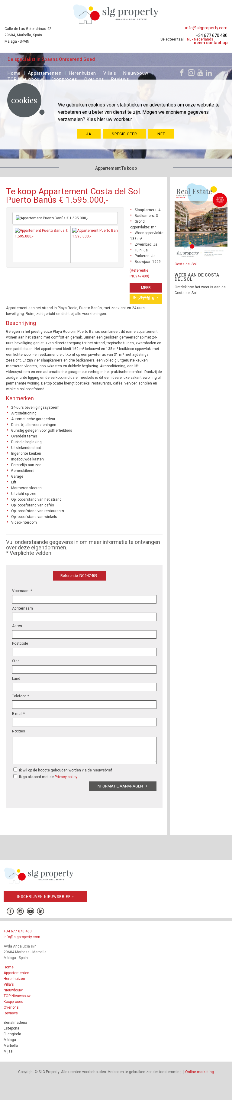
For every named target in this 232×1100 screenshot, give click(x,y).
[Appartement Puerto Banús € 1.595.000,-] (41, 244)
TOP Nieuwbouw (25, 78)
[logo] (116, 14)
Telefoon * (20, 696)
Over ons (94, 78)
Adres (17, 626)
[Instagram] (191, 72)
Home (14, 72)
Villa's (109, 72)
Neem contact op (210, 42)
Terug (148, 299)
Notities (18, 731)
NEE (161, 134)
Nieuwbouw (135, 72)
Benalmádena (15, 1022)
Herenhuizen (82, 72)
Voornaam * (22, 591)
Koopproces (63, 78)
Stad (16, 661)
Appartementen (45, 72)
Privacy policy (66, 777)
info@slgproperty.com (206, 27)
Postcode (20, 643)
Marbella (11, 1045)
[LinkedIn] (209, 72)
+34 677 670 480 (211, 35)
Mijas (8, 1051)
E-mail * (18, 714)
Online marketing (199, 1072)
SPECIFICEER (124, 134)
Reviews (120, 78)
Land (16, 678)
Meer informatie (143, 289)
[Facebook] (182, 72)
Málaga (10, 1040)
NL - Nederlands (200, 39)
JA (89, 134)
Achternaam (22, 608)
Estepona (11, 1028)
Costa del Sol (186, 264)
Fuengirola (12, 1034)
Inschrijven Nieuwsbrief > (45, 897)
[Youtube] (200, 72)
